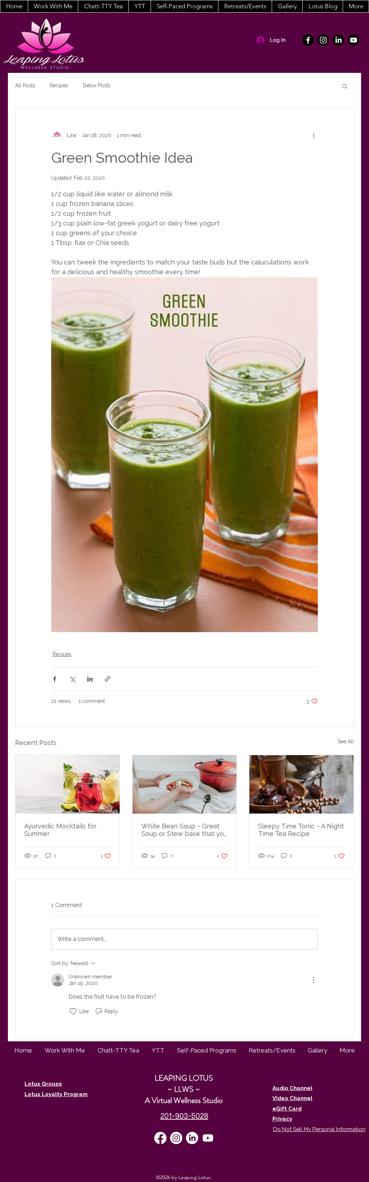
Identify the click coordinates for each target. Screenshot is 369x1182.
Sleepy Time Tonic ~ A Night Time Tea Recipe (301, 829)
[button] (53, 6)
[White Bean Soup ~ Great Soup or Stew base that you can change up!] (185, 784)
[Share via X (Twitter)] (72, 678)
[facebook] (308, 40)
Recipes (59, 85)
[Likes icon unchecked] (73, 1011)
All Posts (25, 85)
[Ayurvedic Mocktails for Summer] (67, 784)
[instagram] (323, 40)
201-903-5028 (184, 1116)
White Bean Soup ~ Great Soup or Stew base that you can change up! (184, 829)
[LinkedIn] (338, 40)
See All (346, 741)
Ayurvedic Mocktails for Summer (60, 829)
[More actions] (313, 135)
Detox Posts (97, 85)
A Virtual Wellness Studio (184, 1100)
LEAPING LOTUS (184, 1078)
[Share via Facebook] (54, 678)
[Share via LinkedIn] (89, 678)
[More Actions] (313, 980)
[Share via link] (107, 678)
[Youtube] (353, 40)
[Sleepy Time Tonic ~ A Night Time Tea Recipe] (301, 784)
